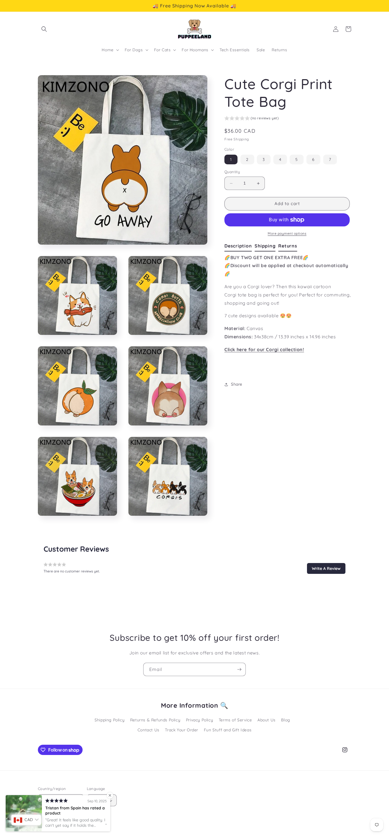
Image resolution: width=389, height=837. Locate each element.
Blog (285, 720)
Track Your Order (181, 729)
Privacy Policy (199, 720)
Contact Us (148, 729)
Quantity (232, 172)
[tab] (239, 246)
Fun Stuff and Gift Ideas (227, 729)
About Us (266, 720)
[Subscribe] (239, 669)
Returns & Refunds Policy (155, 720)
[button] (44, 29)
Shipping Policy (109, 720)
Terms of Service (235, 720)
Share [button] (236, 384)
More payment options (287, 233)
